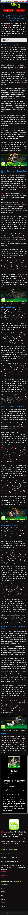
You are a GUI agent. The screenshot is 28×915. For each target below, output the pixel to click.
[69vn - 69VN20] (15, 5)
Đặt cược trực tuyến (7, 448)
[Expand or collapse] (25, 40)
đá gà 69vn (18, 740)
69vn (3, 193)
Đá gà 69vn (8, 25)
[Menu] (2, 5)
